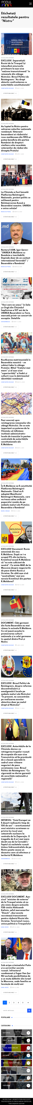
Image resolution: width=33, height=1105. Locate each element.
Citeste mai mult (9, 93)
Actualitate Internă (7, 57)
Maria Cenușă (5, 511)
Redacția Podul (6, 211)
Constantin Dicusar (7, 88)
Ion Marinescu (5, 321)
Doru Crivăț (5, 927)
